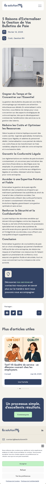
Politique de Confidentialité (30, 481)
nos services (23, 282)
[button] (43, 446)
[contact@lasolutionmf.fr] (3, 439)
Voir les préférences (23, 476)
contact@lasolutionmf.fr (16, 439)
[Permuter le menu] (40, 5)
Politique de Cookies (13, 481)
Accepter (23, 464)
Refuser (23, 470)
